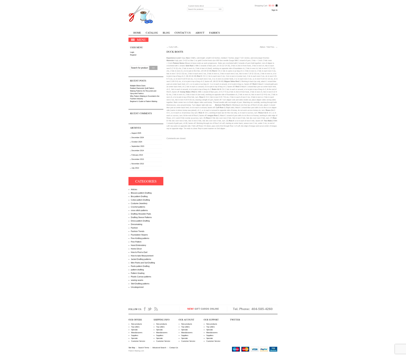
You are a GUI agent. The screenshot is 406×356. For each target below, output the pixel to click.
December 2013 (137, 159)
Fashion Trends (137, 231)
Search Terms (143, 348)
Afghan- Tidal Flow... (269, 47)
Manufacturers (136, 332)
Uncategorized (137, 287)
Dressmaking (136, 224)
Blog (166, 32)
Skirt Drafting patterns (140, 284)
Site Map (131, 348)
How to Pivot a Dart (139, 252)
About (199, 32)
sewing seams (137, 280)
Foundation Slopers (139, 235)
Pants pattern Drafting (140, 266)
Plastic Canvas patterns (141, 277)
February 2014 (137, 155)
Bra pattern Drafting (139, 196)
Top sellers (135, 327)
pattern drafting (137, 270)
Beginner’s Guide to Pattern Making (143, 101)
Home (137, 32)
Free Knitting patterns (140, 238)
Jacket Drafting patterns (141, 259)
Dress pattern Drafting (140, 221)
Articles (134, 189)
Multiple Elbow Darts (138, 86)
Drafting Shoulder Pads (141, 214)
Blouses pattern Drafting (141, 193)
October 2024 (136, 142)
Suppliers (134, 335)
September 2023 (137, 146)
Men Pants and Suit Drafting (143, 263)
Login (132, 52)
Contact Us (183, 32)
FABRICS (214, 32)
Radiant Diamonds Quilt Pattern (142, 88)
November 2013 (137, 164)
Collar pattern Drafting (140, 200)
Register (133, 55)
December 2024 (137, 137)
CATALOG (152, 32)
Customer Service (138, 341)
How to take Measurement (142, 256)
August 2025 (136, 133)
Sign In (275, 10)
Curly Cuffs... (173, 47)
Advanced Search (159, 348)
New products (136, 324)
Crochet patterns (138, 207)
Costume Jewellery (139, 203)
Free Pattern (136, 242)
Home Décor (136, 249)
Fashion (134, 228)
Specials (134, 330)
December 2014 (137, 150)
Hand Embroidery (138, 245)
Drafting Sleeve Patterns (141, 217)
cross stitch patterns (139, 210)
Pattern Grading (137, 273)
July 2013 (135, 168)
